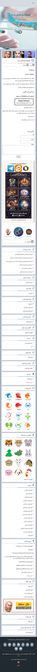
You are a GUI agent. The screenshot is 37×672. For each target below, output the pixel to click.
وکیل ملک (30, 549)
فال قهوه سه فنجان (28, 307)
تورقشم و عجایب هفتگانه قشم (26, 561)
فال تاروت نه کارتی (28, 518)
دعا (32, 346)
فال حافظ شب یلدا (28, 593)
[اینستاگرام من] (18, 645)
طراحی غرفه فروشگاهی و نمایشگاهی (24, 568)
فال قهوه (30, 304)
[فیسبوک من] (23, 645)
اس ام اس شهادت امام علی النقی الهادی (24, 254)
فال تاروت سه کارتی (28, 504)
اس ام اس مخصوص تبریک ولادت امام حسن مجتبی (21, 258)
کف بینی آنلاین (29, 321)
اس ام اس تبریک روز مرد (27, 268)
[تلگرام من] (27, 645)
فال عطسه (30, 621)
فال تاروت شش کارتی (27, 514)
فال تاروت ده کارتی (28, 521)
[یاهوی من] (32, 645)
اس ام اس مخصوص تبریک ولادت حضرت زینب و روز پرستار (19, 261)
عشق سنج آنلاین (29, 368)
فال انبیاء (30, 293)
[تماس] (14, 645)
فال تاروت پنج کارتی (28, 511)
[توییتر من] (9, 645)
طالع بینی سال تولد (28, 479)
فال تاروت (30, 535)
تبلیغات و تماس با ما (21, 14)
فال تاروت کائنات (29, 497)
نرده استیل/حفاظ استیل (27, 572)
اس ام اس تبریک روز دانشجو (26, 264)
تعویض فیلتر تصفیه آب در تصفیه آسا (24, 546)
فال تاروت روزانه (29, 490)
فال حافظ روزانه (29, 590)
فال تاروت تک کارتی (28, 500)
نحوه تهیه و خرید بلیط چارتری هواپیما (24, 565)
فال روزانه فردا (29, 632)
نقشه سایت (13, 659)
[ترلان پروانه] (18, 55)
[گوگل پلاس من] (5, 645)
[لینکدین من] (16, 649)
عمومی (25, 241)
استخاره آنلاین (29, 282)
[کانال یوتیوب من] (20, 649)
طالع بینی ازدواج (29, 332)
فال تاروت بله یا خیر (28, 532)
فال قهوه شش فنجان (28, 311)
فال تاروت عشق (29, 525)
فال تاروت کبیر (29, 493)
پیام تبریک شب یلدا (28, 597)
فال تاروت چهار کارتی (28, 507)
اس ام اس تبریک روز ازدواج (26, 271)
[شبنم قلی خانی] (7, 55)
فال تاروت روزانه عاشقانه (27, 528)
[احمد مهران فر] (29, 55)
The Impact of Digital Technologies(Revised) (23, 553)
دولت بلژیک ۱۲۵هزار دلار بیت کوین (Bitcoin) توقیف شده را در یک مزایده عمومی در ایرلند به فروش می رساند (19, 557)
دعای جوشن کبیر (29, 343)
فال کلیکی (30, 357)
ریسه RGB (30, 379)
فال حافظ (30, 586)
